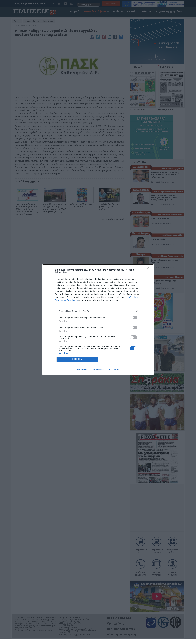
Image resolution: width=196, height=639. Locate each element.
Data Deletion (82, 369)
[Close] (147, 270)
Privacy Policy (114, 369)
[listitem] (98, 311)
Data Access (98, 369)
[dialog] (98, 319)
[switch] (133, 317)
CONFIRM (77, 359)
